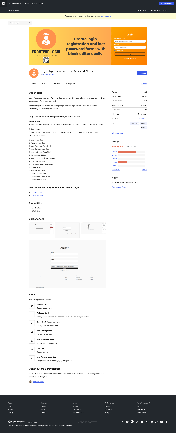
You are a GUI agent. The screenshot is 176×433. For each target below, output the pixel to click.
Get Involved (109, 403)
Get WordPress (166, 3)
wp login (143, 127)
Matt (140, 406)
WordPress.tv (78, 412)
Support (144, 84)
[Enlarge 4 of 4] (103, 243)
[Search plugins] (30, 23)
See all (144, 170)
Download (142, 73)
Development (70, 84)
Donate (108, 409)
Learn (75, 403)
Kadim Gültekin (48, 75)
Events (107, 406)
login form (143, 123)
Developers (77, 409)
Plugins (43, 409)
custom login (135, 123)
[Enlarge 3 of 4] (103, 225)
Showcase (44, 403)
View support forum (119, 187)
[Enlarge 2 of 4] (77, 225)
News (10, 406)
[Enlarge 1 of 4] (51, 225)
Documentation (36, 192)
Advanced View (117, 133)
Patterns (43, 412)
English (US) (143, 118)
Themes (43, 406)
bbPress (141, 409)
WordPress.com (144, 403)
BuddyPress (142, 412)
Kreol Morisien (32, 422)
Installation (56, 84)
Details (33, 84)
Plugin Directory (13, 10)
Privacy (10, 412)
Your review (116, 170)
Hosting (10, 409)
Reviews (44, 84)
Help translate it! (105, 16)
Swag (108, 412)
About (10, 403)
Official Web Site (37, 195)
